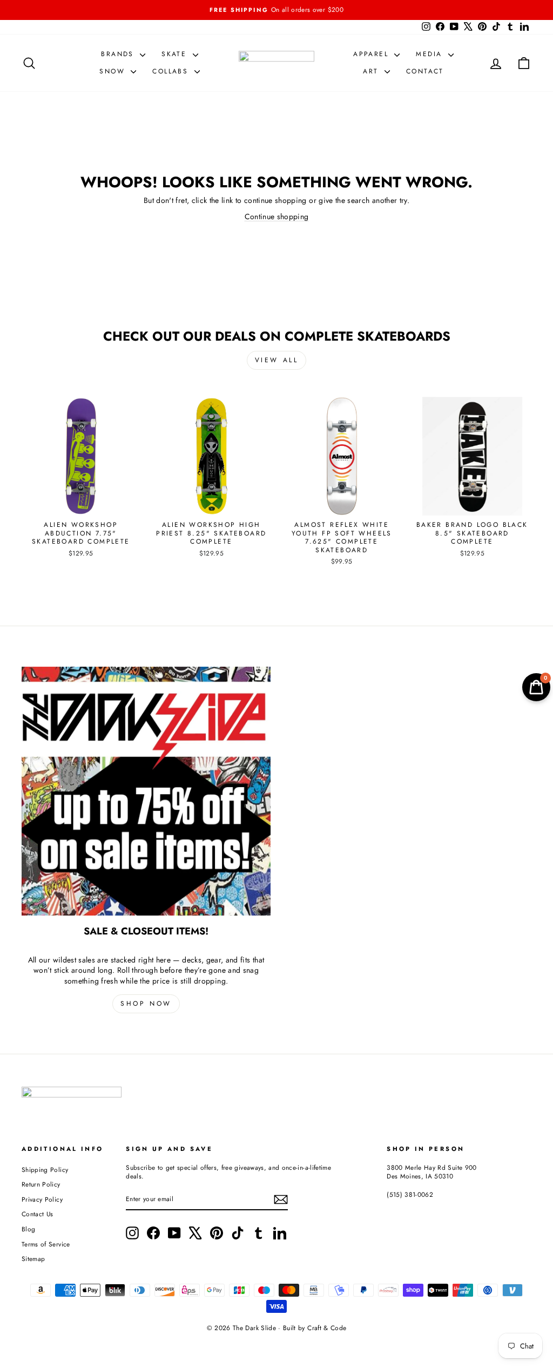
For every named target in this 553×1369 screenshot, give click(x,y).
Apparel (372, 54)
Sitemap (33, 1258)
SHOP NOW (146, 1003)
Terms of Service (46, 1244)
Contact (425, 71)
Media (430, 54)
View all (277, 360)
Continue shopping (277, 216)
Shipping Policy (45, 1169)
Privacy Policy (42, 1199)
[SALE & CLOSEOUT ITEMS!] (146, 791)
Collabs (171, 71)
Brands (119, 54)
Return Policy (41, 1184)
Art (372, 71)
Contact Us (37, 1213)
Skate (175, 54)
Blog (28, 1229)
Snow (113, 71)
